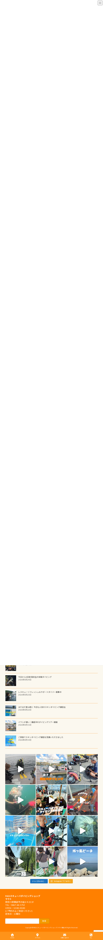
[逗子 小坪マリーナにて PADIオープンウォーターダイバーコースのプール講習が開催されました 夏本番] (20, 831)
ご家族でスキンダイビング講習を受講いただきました (40, 737)
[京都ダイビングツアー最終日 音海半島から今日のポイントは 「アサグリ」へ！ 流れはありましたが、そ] (51, 831)
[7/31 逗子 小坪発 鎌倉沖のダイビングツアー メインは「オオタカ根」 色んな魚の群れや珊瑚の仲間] (20, 800)
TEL (91, 938)
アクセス (37, 938)
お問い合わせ (65, 938)
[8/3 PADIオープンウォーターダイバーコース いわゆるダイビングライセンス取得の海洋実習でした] (82, 769)
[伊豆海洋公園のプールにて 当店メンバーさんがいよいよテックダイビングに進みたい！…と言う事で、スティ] (82, 800)
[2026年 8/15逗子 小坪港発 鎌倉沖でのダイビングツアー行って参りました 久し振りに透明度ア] (51, 769)
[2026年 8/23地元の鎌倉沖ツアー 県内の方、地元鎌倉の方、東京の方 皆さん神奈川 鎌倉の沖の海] (20, 769)
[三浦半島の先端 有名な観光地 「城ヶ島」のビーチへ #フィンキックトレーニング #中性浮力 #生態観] (82, 861)
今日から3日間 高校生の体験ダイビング (35, 677)
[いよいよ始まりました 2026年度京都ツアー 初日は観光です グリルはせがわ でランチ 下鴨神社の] (51, 861)
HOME (12, 938)
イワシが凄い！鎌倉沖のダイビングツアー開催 (38, 722)
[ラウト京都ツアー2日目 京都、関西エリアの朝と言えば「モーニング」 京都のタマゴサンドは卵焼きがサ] (20, 861)
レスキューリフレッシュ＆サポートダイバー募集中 (39, 692)
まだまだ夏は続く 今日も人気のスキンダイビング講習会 (42, 707)
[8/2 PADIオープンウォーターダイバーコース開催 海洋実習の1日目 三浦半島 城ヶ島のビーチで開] (51, 800)
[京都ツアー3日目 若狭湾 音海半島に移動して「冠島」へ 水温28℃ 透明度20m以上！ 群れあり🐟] (82, 831)
